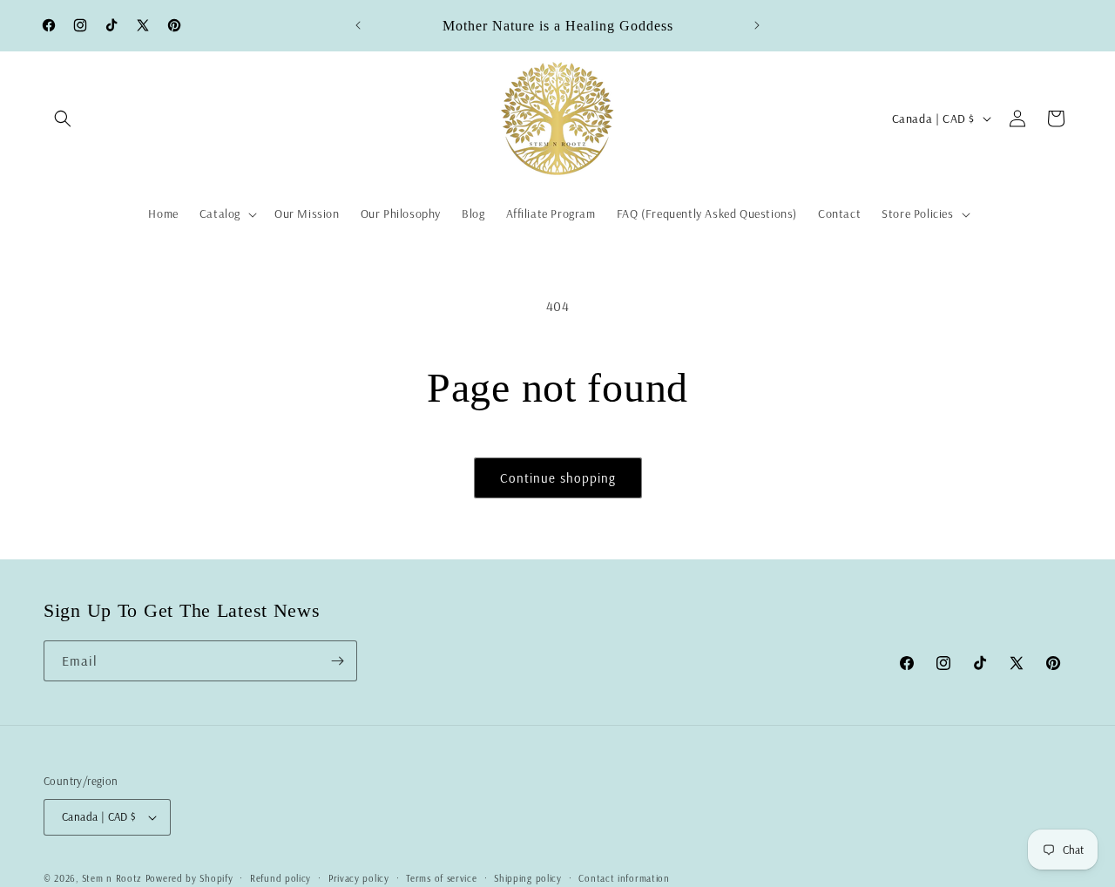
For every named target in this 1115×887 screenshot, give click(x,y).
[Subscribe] (337, 660)
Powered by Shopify (189, 878)
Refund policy (280, 878)
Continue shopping (558, 478)
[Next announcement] (757, 25)
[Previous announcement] (358, 25)
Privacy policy (358, 878)
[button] (63, 118)
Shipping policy (528, 878)
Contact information (623, 878)
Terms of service (441, 878)
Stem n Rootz (113, 878)
